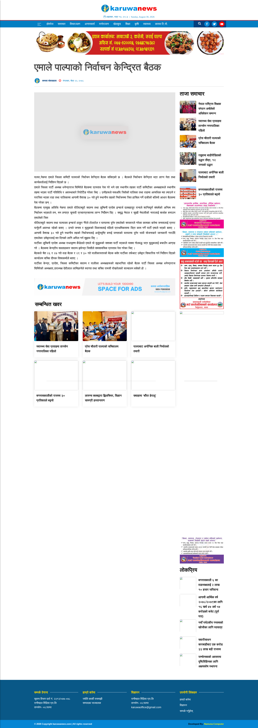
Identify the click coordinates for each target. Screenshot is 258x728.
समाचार (61, 23)
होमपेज (50, 23)
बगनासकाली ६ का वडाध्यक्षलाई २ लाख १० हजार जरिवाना (209, 584)
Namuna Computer (214, 724)
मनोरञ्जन (104, 23)
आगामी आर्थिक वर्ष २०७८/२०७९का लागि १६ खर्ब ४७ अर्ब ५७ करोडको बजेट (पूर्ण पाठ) (210, 607)
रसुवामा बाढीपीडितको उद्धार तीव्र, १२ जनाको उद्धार (209, 160)
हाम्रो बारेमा (185, 699)
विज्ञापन (183, 705)
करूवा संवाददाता (49, 80)
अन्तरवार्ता (90, 23)
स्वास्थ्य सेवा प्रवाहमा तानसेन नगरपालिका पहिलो (209, 125)
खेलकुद (117, 23)
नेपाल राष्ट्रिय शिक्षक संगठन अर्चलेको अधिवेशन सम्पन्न (209, 108)
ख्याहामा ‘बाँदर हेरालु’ (144, 395)
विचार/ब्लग (75, 23)
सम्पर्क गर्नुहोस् (186, 711)
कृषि (137, 23)
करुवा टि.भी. (161, 23)
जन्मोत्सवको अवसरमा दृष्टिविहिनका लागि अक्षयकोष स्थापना (209, 661)
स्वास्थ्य (147, 23)
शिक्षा (127, 23)
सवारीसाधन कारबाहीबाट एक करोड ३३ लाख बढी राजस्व (210, 644)
